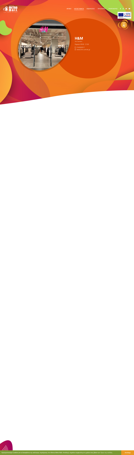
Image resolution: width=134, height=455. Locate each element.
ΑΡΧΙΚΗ (69, 9)
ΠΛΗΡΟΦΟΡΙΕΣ (113, 9)
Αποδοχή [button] (128, 452)
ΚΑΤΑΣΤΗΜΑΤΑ (79, 9)
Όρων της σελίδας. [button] (107, 452)
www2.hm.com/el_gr (83, 49)
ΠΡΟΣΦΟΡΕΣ (101, 9)
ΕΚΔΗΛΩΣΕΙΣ (91, 9)
